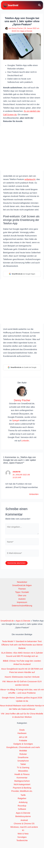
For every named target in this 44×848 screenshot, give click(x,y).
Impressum (22, 602)
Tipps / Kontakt (22, 592)
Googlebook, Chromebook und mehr (23, 747)
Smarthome (23, 757)
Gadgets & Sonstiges (23, 744)
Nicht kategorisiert (22, 784)
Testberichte (22, 840)
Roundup (22, 806)
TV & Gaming (23, 767)
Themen (22, 589)
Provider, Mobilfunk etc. (22, 791)
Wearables (23, 771)
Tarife (23, 795)
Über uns (22, 595)
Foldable (23, 740)
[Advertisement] (22, 148)
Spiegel (15, 420)
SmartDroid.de (7, 621)
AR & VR (23, 737)
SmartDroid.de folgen (22, 585)
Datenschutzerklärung (22, 605)
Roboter (23, 754)
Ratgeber (22, 798)
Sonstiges (22, 837)
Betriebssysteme (23, 816)
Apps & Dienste (26, 31)
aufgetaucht (29, 179)
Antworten (34, 494)
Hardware (22, 733)
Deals (22, 730)
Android (24, 820)
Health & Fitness (22, 774)
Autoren (22, 599)
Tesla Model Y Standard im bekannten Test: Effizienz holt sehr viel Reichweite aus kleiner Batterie (22, 644)
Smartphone (23, 761)
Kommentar (22, 777)
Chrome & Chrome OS (24, 823)
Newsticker (22, 582)
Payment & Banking (22, 788)
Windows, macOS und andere (24, 827)
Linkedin (25, 440)
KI (23, 830)
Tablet (23, 764)
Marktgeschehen (22, 781)
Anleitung (23, 802)
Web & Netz (23, 834)
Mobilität (23, 751)
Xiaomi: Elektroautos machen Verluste (22, 677)
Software (22, 809)
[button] (39, 5)
